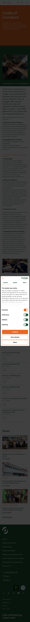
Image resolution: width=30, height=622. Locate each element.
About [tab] (24, 282)
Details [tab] (15, 282)
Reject (15, 342)
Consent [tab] (5, 282)
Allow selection (15, 337)
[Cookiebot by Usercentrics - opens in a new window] (21, 278)
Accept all (15, 332)
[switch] (26, 315)
